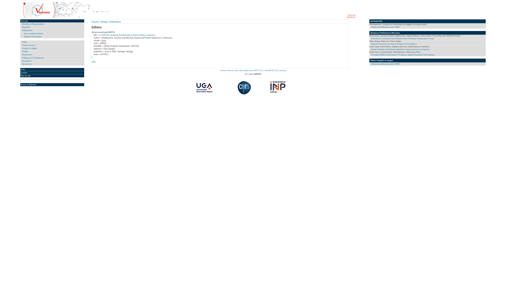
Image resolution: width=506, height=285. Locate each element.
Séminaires (26, 61)
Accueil (95, 22)
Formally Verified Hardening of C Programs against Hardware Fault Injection (403, 55)
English (351, 15)
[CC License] (280, 71)
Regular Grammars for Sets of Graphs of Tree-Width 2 (394, 44)
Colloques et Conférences (33, 58)
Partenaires (27, 55)
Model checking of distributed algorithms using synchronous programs (400, 49)
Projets (25, 51)
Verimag (104, 22)
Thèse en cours (28, 45)
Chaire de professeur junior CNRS (385, 27)
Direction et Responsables (33, 24)
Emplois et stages (29, 48)
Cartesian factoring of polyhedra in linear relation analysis (127, 35)
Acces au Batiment (28, 85)
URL (94, 62)
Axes (23, 69)
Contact (24, 73)
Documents (27, 64)
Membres (26, 27)
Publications (115, 22)
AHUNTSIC (270, 71)
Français (351, 17)
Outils (24, 42)
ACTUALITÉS (376, 21)
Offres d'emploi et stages (381, 60)
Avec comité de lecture (33, 33)
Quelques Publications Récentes (385, 33)
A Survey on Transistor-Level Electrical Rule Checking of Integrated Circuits (402, 38)
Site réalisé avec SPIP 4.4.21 (251, 71)
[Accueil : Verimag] (253, 10)
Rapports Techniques (33, 36)
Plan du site (26, 76)
